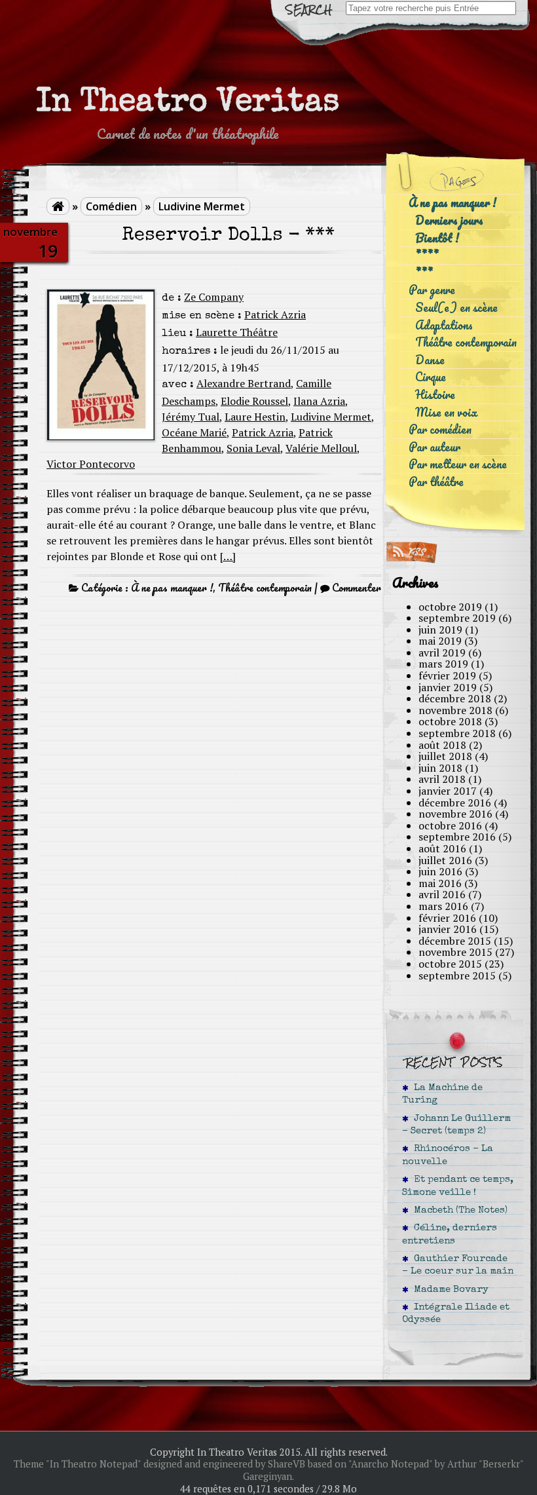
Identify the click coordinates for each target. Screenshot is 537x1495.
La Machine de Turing (442, 1094)
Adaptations (444, 325)
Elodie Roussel (254, 401)
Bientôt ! (437, 238)
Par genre (432, 290)
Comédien (111, 206)
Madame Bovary (449, 1290)
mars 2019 (443, 663)
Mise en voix (446, 412)
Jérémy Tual (190, 416)
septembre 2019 (457, 618)
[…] (228, 556)
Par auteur (434, 447)
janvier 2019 (447, 687)
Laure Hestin (255, 416)
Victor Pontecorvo (90, 464)
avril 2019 (442, 652)
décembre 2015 (454, 941)
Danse (430, 360)
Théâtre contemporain (265, 587)
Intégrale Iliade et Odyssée (455, 1314)
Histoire (435, 395)
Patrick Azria (275, 314)
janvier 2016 (447, 929)
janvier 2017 (447, 791)
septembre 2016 (457, 836)
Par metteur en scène (458, 464)
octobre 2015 (450, 963)
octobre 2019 (450, 606)
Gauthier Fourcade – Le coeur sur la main (457, 1265)
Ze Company (214, 297)
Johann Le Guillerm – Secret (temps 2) (456, 1125)
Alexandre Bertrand (243, 383)
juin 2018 (440, 768)
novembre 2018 (455, 710)
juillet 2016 (445, 860)
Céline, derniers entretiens (449, 1234)
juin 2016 (440, 871)
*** (424, 273)
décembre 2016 (454, 802)
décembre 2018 (454, 698)
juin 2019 (440, 629)
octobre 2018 (450, 721)
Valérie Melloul (321, 448)
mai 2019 (440, 641)
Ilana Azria (319, 401)
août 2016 (442, 848)
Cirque (430, 377)
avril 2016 (442, 894)
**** (427, 255)
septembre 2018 (457, 733)
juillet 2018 (445, 756)
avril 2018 (442, 779)
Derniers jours (449, 220)
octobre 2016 (450, 825)
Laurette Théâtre (237, 332)
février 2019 (447, 675)
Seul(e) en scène (456, 307)
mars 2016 (443, 906)
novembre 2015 (455, 952)
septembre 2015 (457, 975)
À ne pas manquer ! (172, 587)
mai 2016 (440, 883)
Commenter (356, 587)
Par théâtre (436, 482)
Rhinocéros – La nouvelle (447, 1155)
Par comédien (440, 429)
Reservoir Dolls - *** (228, 236)
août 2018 (442, 745)
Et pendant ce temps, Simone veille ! (457, 1186)
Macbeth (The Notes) (458, 1210)
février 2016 (447, 918)
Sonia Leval (253, 448)
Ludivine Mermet (201, 206)
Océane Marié (194, 432)
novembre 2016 (455, 813)
